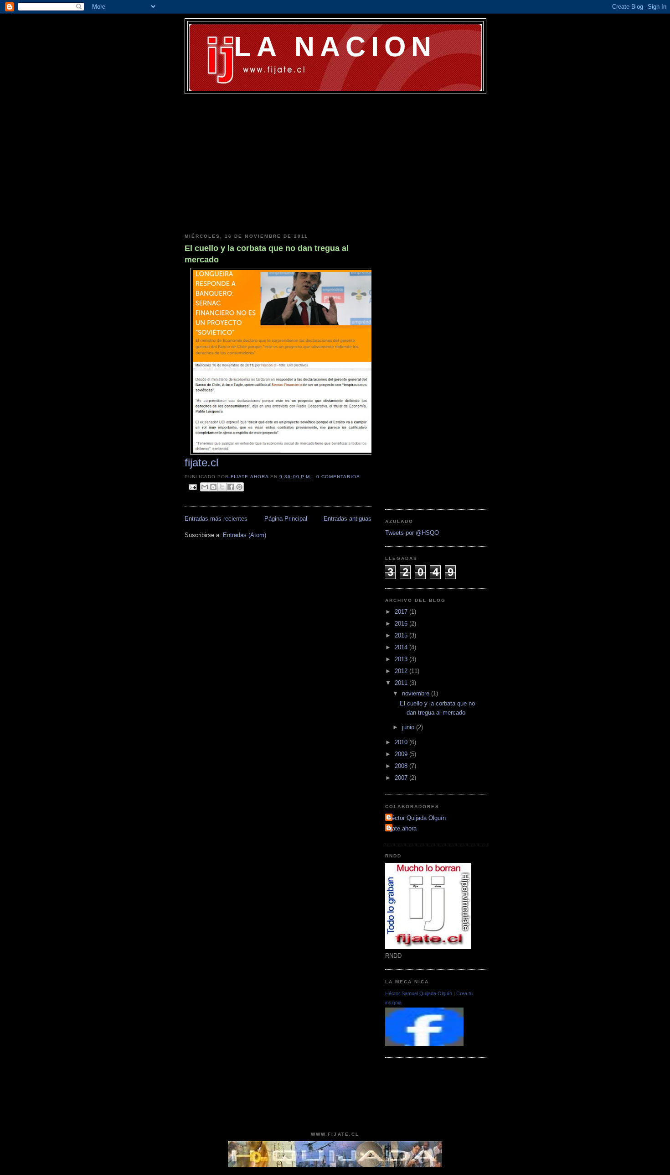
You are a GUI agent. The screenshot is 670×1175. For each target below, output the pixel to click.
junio (409, 727)
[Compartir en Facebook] (230, 486)
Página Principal (285, 518)
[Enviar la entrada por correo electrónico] (193, 486)
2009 (402, 754)
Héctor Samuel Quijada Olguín (418, 993)
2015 (402, 635)
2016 (402, 623)
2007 (402, 777)
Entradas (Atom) (244, 535)
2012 (402, 671)
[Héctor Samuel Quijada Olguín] (424, 1043)
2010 (402, 742)
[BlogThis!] (213, 486)
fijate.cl (201, 462)
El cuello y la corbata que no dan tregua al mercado (267, 254)
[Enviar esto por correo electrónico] (204, 486)
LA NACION (335, 46)
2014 (402, 647)
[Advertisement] (335, 162)
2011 (402, 682)
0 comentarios (338, 476)
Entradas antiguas (347, 518)
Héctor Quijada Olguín (416, 818)
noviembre (416, 693)
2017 (402, 611)
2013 (402, 659)
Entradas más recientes (216, 518)
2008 (402, 765)
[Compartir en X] (222, 486)
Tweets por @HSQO (412, 532)
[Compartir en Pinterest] (239, 486)
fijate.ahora (250, 476)
